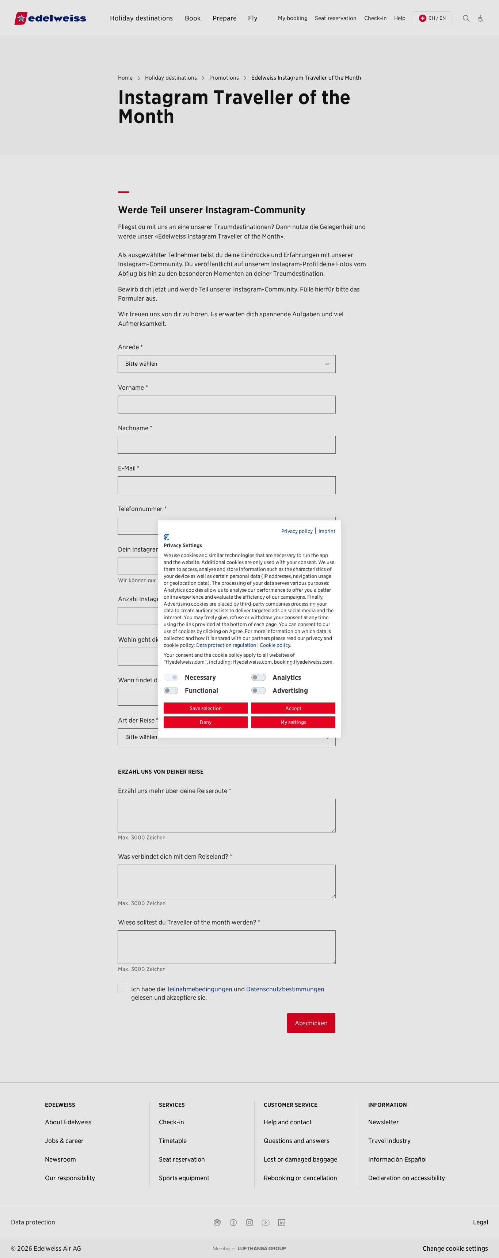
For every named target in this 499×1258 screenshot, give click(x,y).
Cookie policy (275, 645)
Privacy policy (297, 531)
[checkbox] (258, 677)
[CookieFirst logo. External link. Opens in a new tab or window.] (166, 537)
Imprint (327, 531)
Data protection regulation (226, 645)
